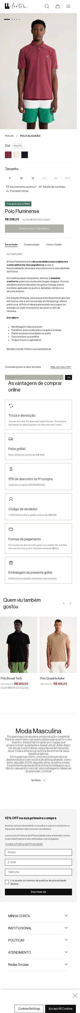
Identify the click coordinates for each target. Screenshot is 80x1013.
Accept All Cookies (60, 1008)
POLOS (9, 136)
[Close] (75, 995)
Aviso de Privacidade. (19, 1003)
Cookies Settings (29, 1008)
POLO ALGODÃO (30, 136)
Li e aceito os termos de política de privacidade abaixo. (38, 882)
